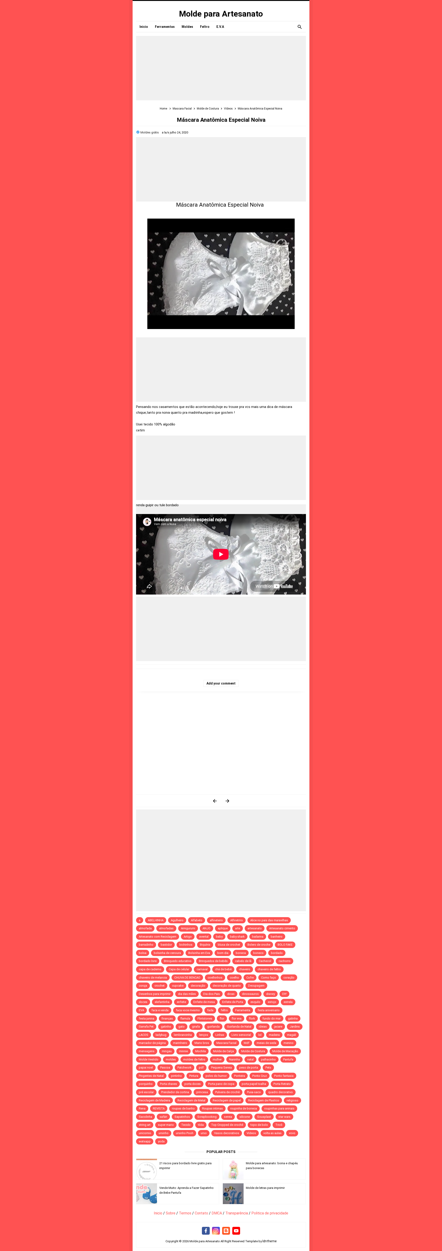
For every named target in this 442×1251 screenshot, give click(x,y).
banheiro (276, 936)
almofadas (166, 928)
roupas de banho (183, 1108)
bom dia (222, 953)
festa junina (146, 1018)
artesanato (254, 928)
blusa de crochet (229, 944)
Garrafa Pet (146, 1026)
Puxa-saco (254, 1092)
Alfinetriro (236, 920)
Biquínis (205, 944)
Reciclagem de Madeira (154, 1100)
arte (237, 928)
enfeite (181, 1002)
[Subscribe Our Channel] (236, 1231)
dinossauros (250, 994)
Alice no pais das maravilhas (269, 920)
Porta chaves (168, 1084)
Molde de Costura (253, 1051)
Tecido (186, 1125)
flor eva (236, 1018)
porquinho (146, 1084)
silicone (244, 1116)
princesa (202, 1092)
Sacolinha (145, 1116)
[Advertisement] (221, 68)
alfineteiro (216, 920)
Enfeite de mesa (204, 1002)
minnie (183, 1051)
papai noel (146, 1067)
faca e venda (160, 1010)
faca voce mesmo (188, 1010)
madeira (274, 1035)
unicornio (145, 1133)
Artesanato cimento (282, 928)
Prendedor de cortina (175, 1092)
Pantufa (288, 1059)
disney (270, 994)
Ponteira (239, 1076)
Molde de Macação (285, 1051)
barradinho (146, 944)
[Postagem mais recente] (214, 801)
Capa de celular (179, 969)
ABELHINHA (155, 920)
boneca (241, 953)
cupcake (177, 985)
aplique (223, 928)
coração (288, 977)
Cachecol (265, 961)
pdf (201, 1067)
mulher (217, 1059)
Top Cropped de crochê (227, 1125)
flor (222, 1018)
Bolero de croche (258, 944)
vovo (292, 1133)
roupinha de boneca (243, 1108)
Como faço (268, 977)
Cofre (250, 977)
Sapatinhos (182, 1116)
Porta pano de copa (221, 1084)
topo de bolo (259, 1125)
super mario (166, 1125)
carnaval (202, 969)
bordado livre (148, 961)
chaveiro (244, 969)
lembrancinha (183, 1035)
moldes (171, 1059)
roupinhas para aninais (279, 1108)
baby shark (237, 936)
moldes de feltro (194, 1059)
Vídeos (251, 1133)
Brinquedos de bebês (213, 961)
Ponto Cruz (259, 1076)
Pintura (193, 1076)
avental (204, 936)
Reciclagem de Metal (191, 1100)
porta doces (192, 1084)
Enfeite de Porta (232, 1002)
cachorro (285, 961)
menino (289, 1043)
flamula (185, 1018)
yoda (161, 1141)
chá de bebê (223, 969)
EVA (141, 1010)
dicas (231, 994)
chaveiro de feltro (269, 969)
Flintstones (205, 1018)
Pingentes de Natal (151, 1076)
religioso (292, 1100)
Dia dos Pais (211, 994)
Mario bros (202, 1043)
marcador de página (152, 1043)
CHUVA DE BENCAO (187, 977)
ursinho (164, 1133)
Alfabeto (196, 920)
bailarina (257, 936)
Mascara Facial (226, 1043)
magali (291, 1035)
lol (260, 1035)
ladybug (161, 1035)
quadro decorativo (280, 1092)
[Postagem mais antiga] (227, 801)
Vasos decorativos (226, 1133)
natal (250, 1059)
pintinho (176, 1076)
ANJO (206, 928)
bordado (277, 953)
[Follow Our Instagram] (216, 1231)
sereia (228, 1116)
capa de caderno (150, 969)
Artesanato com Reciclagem (157, 936)
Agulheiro (177, 920)
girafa (196, 1026)
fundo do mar (271, 1018)
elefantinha (162, 1002)
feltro (224, 1010)
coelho (234, 977)
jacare (278, 1026)
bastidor (166, 944)
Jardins (295, 1026)
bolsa (142, 953)
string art (145, 1125)
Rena (142, 1108)
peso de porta (248, 1067)
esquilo (255, 1002)
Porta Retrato (282, 1084)
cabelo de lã (243, 961)
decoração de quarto (227, 985)
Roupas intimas (212, 1108)
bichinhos (185, 944)
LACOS (143, 1035)
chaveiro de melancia (153, 977)
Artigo (188, 936)
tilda (201, 1125)
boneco (258, 953)
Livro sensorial (241, 1035)
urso (204, 1133)
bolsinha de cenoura (167, 953)
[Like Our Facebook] (205, 1231)
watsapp (145, 1141)
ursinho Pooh (184, 1133)
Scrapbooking (207, 1116)
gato (181, 1026)
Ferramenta (242, 1010)
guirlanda (213, 1026)
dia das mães (187, 994)
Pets (268, 1067)
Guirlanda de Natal (239, 1026)
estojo (272, 1002)
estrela (288, 1002)
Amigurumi (188, 928)
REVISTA (159, 1108)
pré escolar (146, 1092)
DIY (284, 994)
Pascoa (165, 1067)
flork (252, 1018)
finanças (167, 1018)
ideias (263, 1026)
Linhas (219, 1035)
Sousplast (264, 1116)
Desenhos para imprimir (155, 994)
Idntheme (269, 1241)
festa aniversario (269, 1010)
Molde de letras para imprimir (265, 1188)
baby (219, 936)
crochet (159, 985)
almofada (145, 928)
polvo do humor (216, 1076)
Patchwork (184, 1067)
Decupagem (256, 985)
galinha (293, 1018)
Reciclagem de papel (227, 1100)
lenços (203, 1035)
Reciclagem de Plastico (263, 1100)
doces (143, 1002)
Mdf (246, 1043)
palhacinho (268, 1059)
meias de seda (266, 1043)
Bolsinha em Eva (199, 953)
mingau (167, 1051)
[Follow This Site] (226, 1231)
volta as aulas (272, 1133)
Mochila (200, 1051)
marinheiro (180, 1043)
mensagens (146, 1051)
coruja (143, 985)
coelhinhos (215, 977)
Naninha (234, 1059)
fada (210, 1010)
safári (163, 1116)
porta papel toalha (254, 1084)
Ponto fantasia (284, 1076)
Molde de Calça (223, 1051)
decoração (198, 985)
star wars (284, 1116)
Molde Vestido (148, 1059)
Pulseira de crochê (227, 1092)
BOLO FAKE (285, 944)
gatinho (166, 1026)
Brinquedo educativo (178, 961)
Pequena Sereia (221, 1067)
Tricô (278, 1125)
